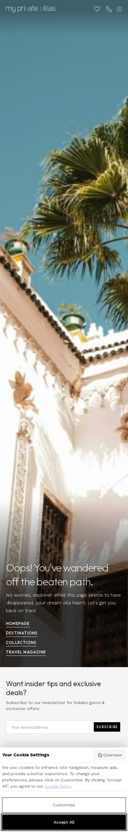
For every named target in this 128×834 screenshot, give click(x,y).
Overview (112, 755)
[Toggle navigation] (118, 9)
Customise (64, 804)
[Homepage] (30, 9)
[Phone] (109, 9)
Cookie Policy (58, 786)
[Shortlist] (97, 9)
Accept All (64, 822)
